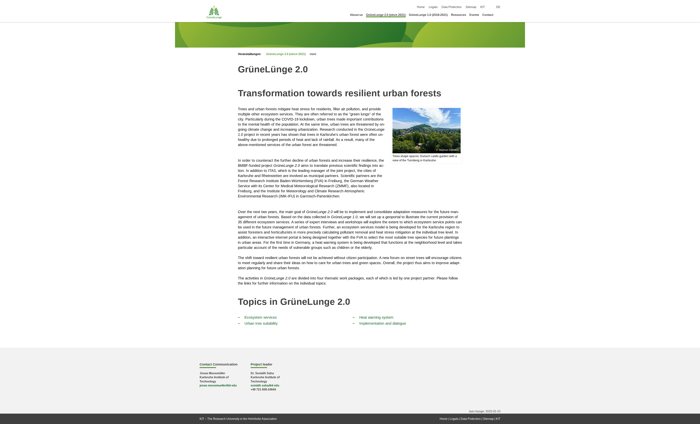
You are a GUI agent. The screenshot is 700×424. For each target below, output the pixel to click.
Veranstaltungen (249, 54)
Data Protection (452, 7)
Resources (458, 14)
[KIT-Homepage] (214, 12)
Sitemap (471, 7)
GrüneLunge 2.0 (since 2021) (386, 14)
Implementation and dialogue (382, 323)
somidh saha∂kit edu (265, 385)
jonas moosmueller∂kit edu (218, 385)
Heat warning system (376, 317)
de (498, 7)
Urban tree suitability (261, 323)
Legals (433, 7)
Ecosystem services (260, 317)
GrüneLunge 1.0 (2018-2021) (428, 14)
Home (421, 7)
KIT (482, 7)
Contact (487, 14)
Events (474, 14)
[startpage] (499, 15)
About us (356, 14)
